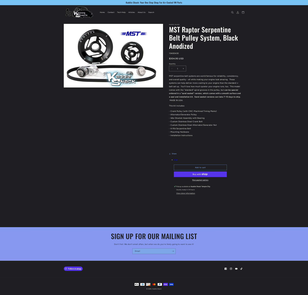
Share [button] (174, 154)
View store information (185, 193)
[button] (232, 12)
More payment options (200, 180)
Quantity (172, 64)
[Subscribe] (173, 251)
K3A (176, 160)
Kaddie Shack (156, 289)
